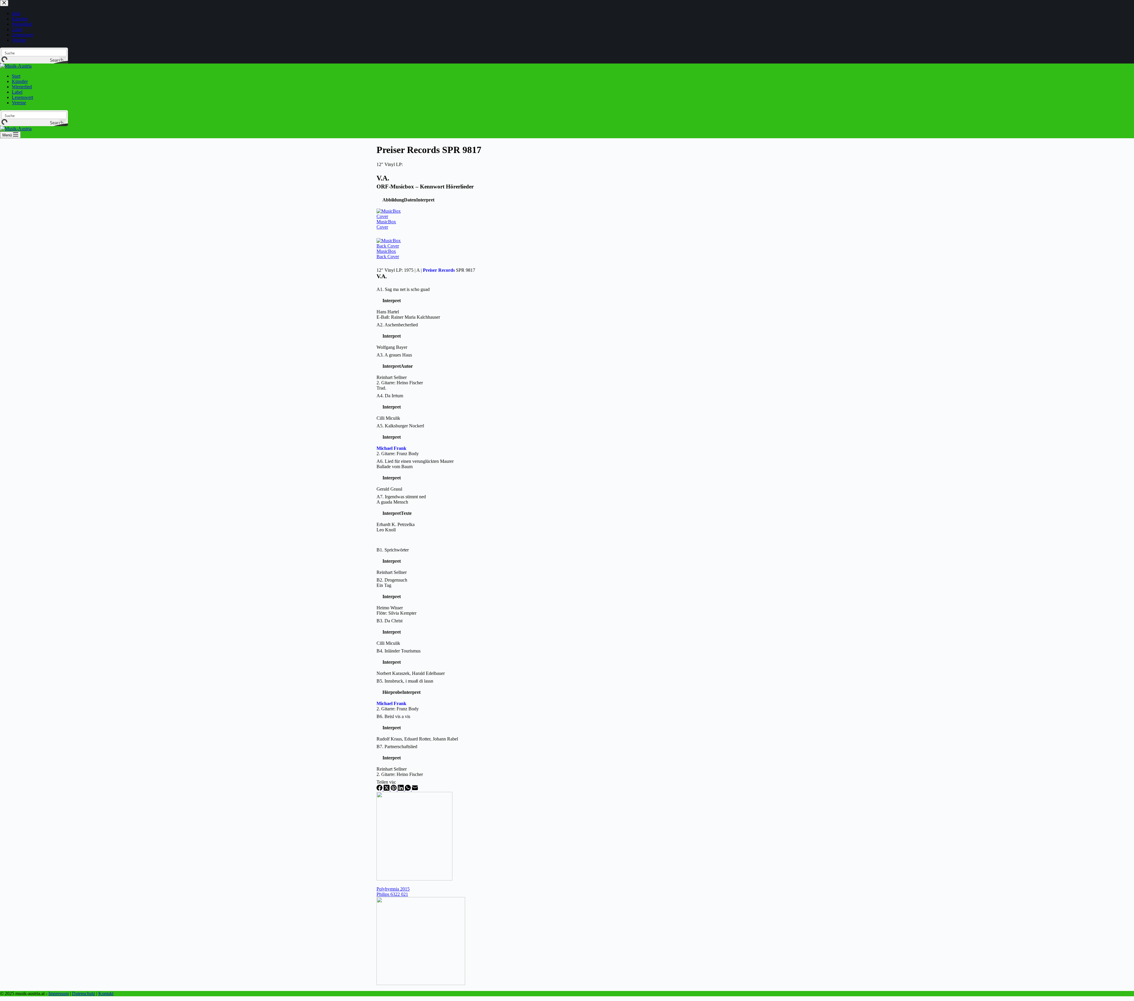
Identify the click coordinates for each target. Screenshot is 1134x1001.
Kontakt (105, 993)
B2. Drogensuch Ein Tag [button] (392, 582)
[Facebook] (380, 789)
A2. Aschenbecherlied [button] (397, 324)
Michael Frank (391, 448)
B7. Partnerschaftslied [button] (397, 746)
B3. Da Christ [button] (390, 620)
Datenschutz (83, 993)
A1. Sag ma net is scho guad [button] (403, 289)
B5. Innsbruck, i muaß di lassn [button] (405, 680)
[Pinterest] (394, 789)
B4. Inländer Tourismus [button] (399, 650)
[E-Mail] (415, 789)
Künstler (20, 81)
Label (17, 92)
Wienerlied (22, 86)
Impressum (58, 993)
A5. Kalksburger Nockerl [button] (400, 425)
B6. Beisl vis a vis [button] (393, 716)
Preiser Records (439, 270)
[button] (393, 199)
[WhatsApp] (408, 789)
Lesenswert (22, 97)
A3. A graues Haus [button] (394, 354)
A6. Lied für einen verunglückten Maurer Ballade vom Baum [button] (415, 464)
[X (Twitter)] (387, 789)
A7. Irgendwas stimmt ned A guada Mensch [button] (401, 499)
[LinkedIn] (401, 789)
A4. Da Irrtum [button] (390, 395)
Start (16, 76)
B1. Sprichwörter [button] (393, 549)
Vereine (19, 102)
